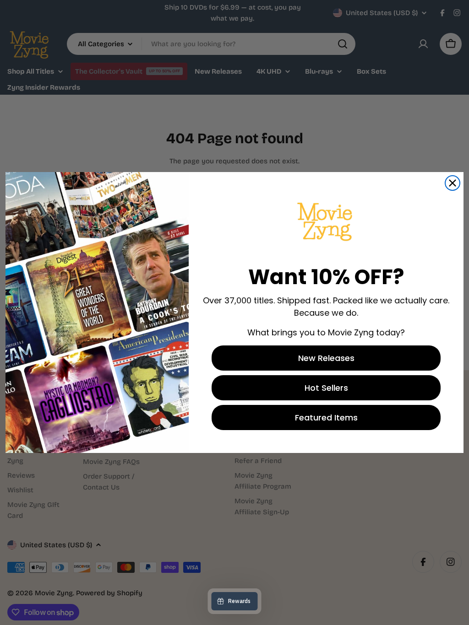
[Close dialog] (452, 183)
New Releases (326, 358)
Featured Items (326, 417)
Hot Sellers (326, 387)
